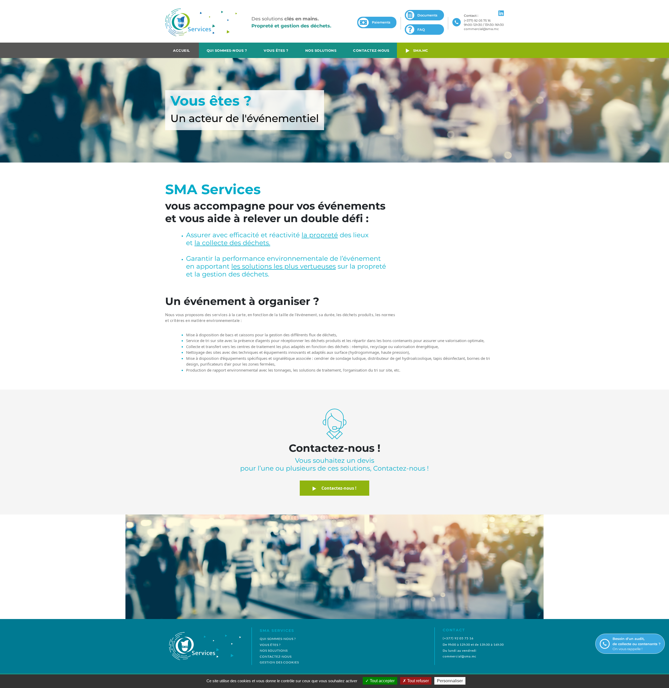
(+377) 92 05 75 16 (477, 20)
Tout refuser (417, 681)
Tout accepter (382, 681)
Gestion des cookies (279, 662)
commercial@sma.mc (481, 29)
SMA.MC (419, 50)
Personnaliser (450, 681)
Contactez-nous (371, 50)
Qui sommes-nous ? (227, 50)
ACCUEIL (181, 50)
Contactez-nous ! (336, 488)
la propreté (320, 235)
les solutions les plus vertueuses (283, 266)
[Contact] (456, 22)
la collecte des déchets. (232, 243)
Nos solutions (321, 50)
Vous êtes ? (276, 50)
